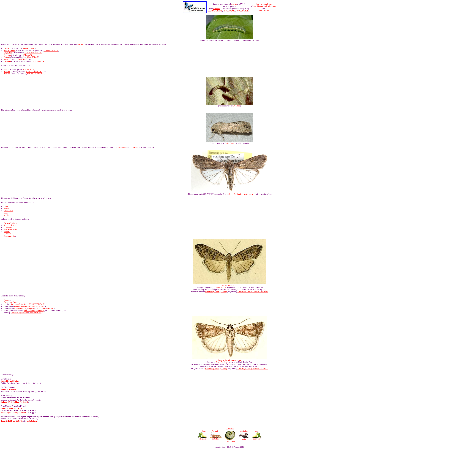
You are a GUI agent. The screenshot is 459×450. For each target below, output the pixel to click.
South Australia (9, 236)
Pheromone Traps (10, 302)
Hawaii (6, 208)
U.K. (5, 213)
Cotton (6, 57)
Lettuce (6, 48)
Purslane (7, 74)
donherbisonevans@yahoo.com (264, 6)
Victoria (7, 232)
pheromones (122, 147)
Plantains (7, 72)
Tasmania (7, 234)
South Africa (8, 211)
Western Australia (10, 223)
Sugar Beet (8, 53)
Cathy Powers (230, 143)
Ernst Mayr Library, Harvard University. (253, 292)
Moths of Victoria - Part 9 (11, 408)
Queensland (8, 227)
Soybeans (7, 55)
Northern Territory (10, 225)
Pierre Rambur (221, 362)
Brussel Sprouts (9, 51)
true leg (80, 44)
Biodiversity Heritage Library (216, 292)
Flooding (7, 300)
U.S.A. (6, 215)
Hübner (234, 4)
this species (134, 147)
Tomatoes (7, 61)
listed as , (229, 285)
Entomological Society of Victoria (14, 413)
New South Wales (10, 229)
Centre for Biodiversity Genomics (241, 194)
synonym (216, 9)
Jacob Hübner (221, 287)
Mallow (6, 69)
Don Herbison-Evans (264, 4)
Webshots (236, 106)
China (6, 206)
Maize (6, 59)
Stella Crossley (264, 10)
